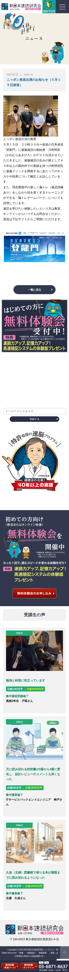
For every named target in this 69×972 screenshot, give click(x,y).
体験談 (19, 633)
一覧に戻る (34, 289)
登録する (34, 419)
